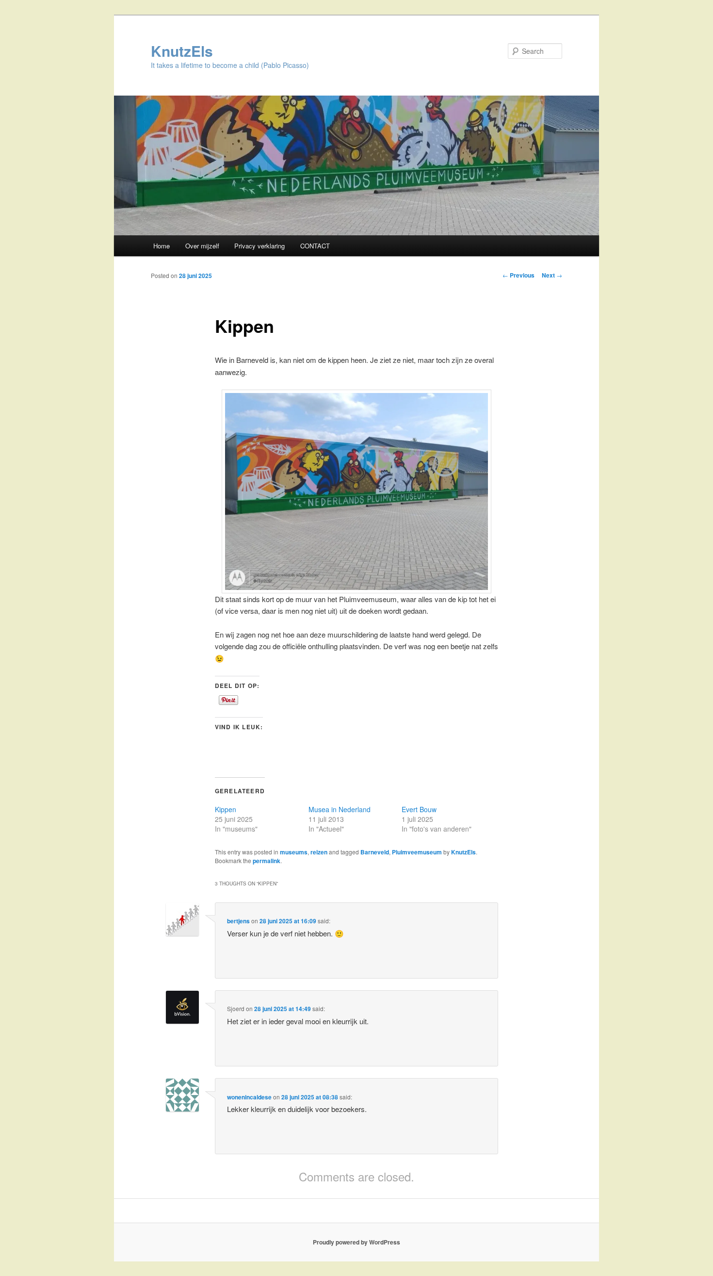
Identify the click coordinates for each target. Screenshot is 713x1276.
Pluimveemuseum (417, 852)
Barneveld (374, 852)
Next (552, 275)
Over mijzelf (202, 245)
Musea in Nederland (339, 809)
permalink (266, 860)
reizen (318, 852)
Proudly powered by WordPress (356, 1242)
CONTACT (315, 245)
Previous (518, 275)
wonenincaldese (249, 1097)
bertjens (238, 920)
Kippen (225, 809)
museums (294, 852)
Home (161, 245)
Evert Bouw (419, 809)
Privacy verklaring (259, 245)
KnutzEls (182, 50)
